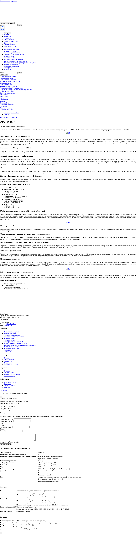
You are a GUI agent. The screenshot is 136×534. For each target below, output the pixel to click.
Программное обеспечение (12, 374)
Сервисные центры (10, 44)
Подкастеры (7, 36)
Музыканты (7, 38)
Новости (6, 34)
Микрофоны (8, 68)
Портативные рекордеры (11, 49)
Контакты (7, 114)
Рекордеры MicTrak (10, 58)
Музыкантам (8, 361)
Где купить (7, 43)
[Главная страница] (68, 311)
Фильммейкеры (9, 39)
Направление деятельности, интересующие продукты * (17, 441)
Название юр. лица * (6, 421)
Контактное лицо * (6, 427)
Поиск (20, 72)
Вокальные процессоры (11, 66)
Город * (2, 425)
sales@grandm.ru (9, 325)
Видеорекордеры (9, 56)
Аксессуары (7, 69)
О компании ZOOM (10, 46)
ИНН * (2, 423)
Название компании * (7, 419)
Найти (20, 25)
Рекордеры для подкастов (12, 53)
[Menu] (2, 28)
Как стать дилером (9, 385)
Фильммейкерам (9, 359)
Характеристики (5, 1)
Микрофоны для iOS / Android (13, 59)
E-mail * (2, 431)
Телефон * (3, 429)
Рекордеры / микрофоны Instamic (14, 54)
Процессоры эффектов (11, 64)
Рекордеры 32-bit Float (11, 41)
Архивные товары (9, 376)
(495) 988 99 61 (11, 324)
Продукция (7, 33)
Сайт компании (5, 433)
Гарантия (14, 1)
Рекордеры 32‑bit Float (11, 364)
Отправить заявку (6, 444)
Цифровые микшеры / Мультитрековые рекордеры (20, 63)
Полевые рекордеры (10, 51)
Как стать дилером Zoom (11, 113)
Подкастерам (8, 363)
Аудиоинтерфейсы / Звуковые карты (15, 61)
